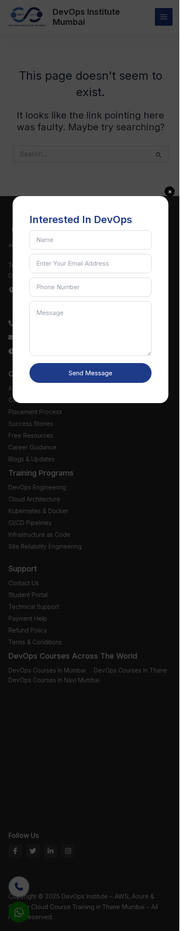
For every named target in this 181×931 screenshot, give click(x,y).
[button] (170, 191)
